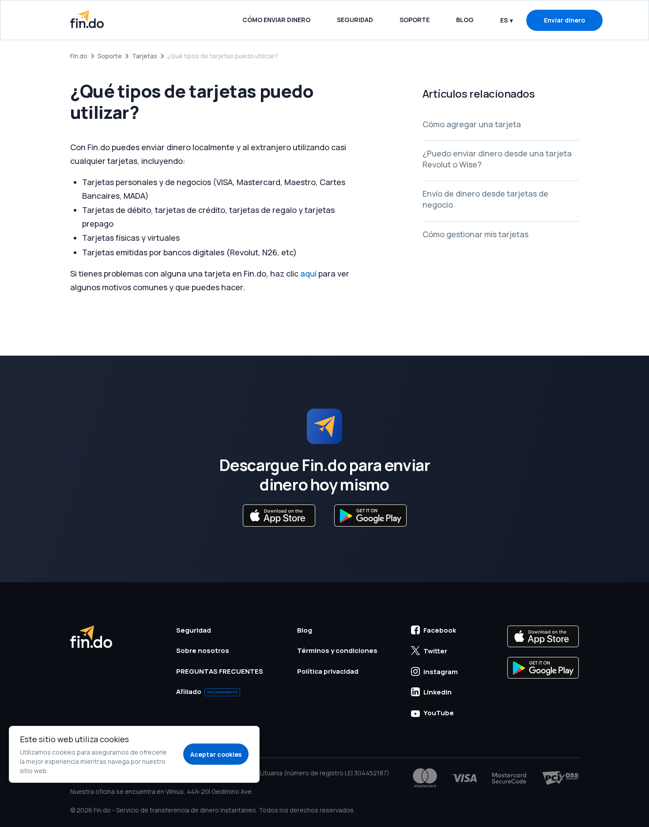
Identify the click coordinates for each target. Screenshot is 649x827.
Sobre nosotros (202, 650)
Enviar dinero (564, 20)
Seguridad (355, 19)
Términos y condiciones (337, 650)
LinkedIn (437, 692)
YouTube (438, 712)
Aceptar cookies (215, 754)
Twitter (435, 651)
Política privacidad (327, 671)
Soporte (415, 19)
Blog (465, 19)
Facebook (439, 630)
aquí (308, 273)
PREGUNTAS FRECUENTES (219, 671)
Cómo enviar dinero (276, 19)
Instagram (440, 671)
